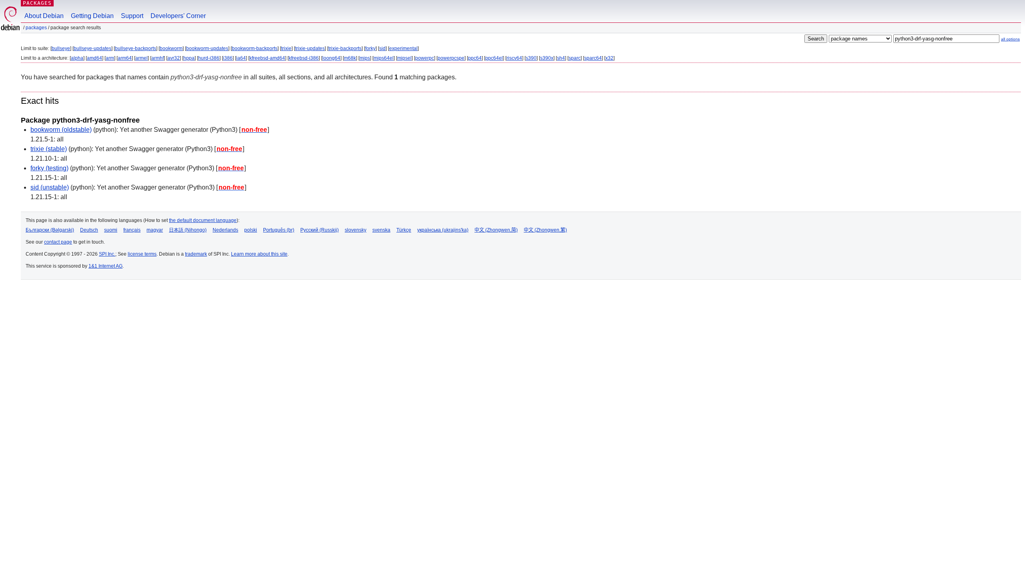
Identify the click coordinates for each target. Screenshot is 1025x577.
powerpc (424, 58)
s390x (546, 58)
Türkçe (403, 230)
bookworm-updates (207, 48)
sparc (575, 58)
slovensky (355, 230)
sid (382, 48)
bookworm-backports (254, 48)
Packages (37, 3)
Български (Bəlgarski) (50, 230)
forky (370, 48)
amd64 (94, 58)
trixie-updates (310, 48)
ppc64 (475, 58)
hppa (189, 58)
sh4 (561, 58)
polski (250, 230)
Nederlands (225, 230)
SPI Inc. (107, 254)
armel (141, 58)
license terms (142, 254)
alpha (77, 58)
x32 (609, 58)
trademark (196, 254)
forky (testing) (49, 168)
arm (110, 58)
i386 (228, 58)
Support (132, 15)
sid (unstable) (49, 187)
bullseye (61, 48)
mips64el (384, 58)
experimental (403, 48)
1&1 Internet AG (105, 266)
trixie (286, 48)
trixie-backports (345, 48)
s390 (531, 58)
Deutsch (89, 230)
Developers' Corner (178, 15)
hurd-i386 (208, 58)
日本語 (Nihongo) (188, 230)
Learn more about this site (259, 254)
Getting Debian (92, 15)
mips (365, 58)
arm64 (125, 58)
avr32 (173, 58)
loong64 (331, 58)
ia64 (241, 58)
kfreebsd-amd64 (267, 58)
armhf (157, 58)
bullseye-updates (92, 48)
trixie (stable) (48, 148)
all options (1010, 39)
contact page (58, 242)
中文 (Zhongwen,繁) (545, 230)
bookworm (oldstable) (61, 129)
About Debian (44, 15)
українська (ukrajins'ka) (442, 230)
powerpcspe (451, 58)
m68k (350, 58)
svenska (381, 230)
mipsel (404, 58)
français (132, 230)
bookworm (171, 48)
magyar (155, 230)
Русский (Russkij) (319, 230)
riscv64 (514, 58)
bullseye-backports (135, 48)
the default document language (203, 220)
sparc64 (593, 58)
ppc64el (494, 58)
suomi (110, 230)
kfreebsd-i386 (304, 58)
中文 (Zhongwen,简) (496, 230)
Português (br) (278, 230)
